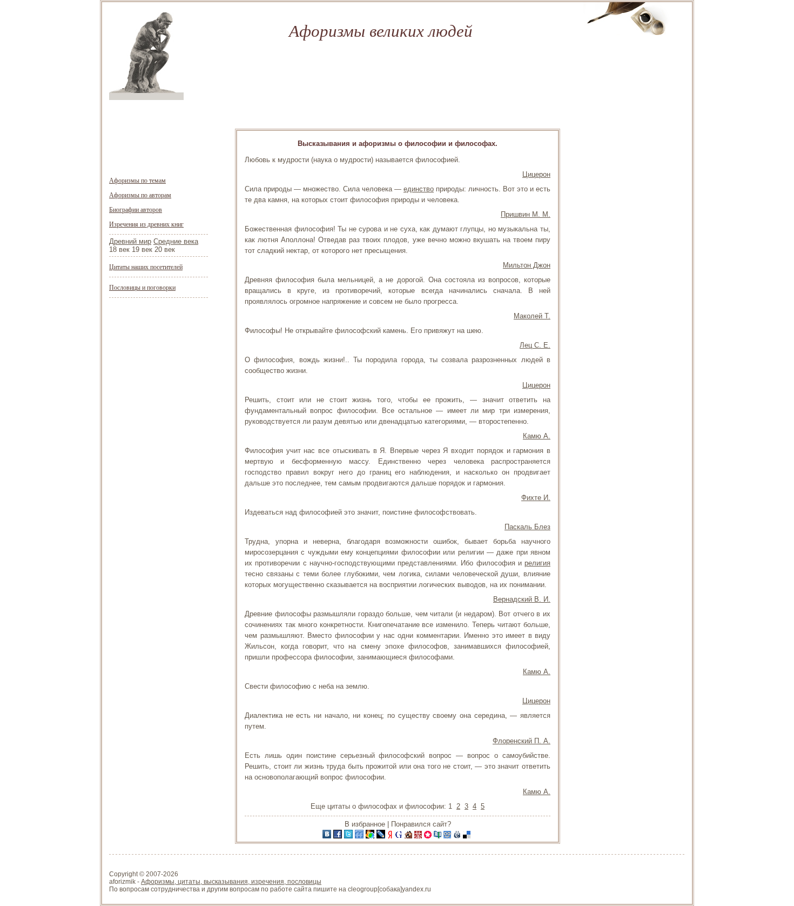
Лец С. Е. (535, 345)
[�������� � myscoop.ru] (448, 836)
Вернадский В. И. (521, 599)
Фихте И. (535, 498)
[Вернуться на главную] (146, 98)
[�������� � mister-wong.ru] (419, 836)
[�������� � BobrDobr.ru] (409, 836)
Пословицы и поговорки (142, 287)
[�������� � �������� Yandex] (391, 836)
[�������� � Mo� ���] (371, 836)
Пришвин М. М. (525, 214)
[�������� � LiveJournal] (381, 836)
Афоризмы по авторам (140, 194)
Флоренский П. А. (521, 741)
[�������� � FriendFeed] (360, 836)
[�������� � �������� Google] (400, 836)
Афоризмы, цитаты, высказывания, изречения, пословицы (231, 881)
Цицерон (536, 174)
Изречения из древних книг (146, 223)
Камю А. (536, 436)
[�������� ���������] (327, 836)
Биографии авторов (135, 209)
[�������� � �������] (338, 836)
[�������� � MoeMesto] (458, 836)
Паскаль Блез (527, 527)
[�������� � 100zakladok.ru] (438, 836)
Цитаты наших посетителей (146, 266)
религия (537, 563)
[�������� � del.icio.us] (468, 836)
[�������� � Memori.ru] (429, 836)
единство (418, 189)
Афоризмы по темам (137, 180)
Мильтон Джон (526, 265)
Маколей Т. (532, 316)
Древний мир (130, 241)
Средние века (175, 241)
